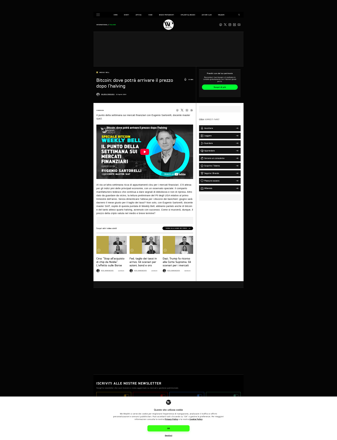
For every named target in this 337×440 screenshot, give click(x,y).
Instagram (229, 24)
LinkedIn (186, 110)
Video (150, 15)
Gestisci (168, 435)
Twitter (182, 110)
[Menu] (98, 15)
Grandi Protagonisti (166, 15)
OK (168, 428)
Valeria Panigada (108, 94)
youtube (239, 24)
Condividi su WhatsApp (191, 110)
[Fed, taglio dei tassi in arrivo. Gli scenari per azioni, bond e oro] (145, 245)
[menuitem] (102, 25)
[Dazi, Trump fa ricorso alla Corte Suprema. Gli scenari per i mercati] (178, 245)
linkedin (234, 24)
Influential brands (188, 15)
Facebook (220, 24)
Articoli (139, 15)
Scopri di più (220, 87)
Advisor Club (206, 15)
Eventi (126, 15)
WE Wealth (168, 24)
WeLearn (221, 15)
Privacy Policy (171, 419)
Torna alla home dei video (176, 228)
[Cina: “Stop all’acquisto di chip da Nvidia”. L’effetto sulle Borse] (111, 245)
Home (115, 15)
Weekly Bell (104, 72)
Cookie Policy (196, 419)
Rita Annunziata (107, 270)
